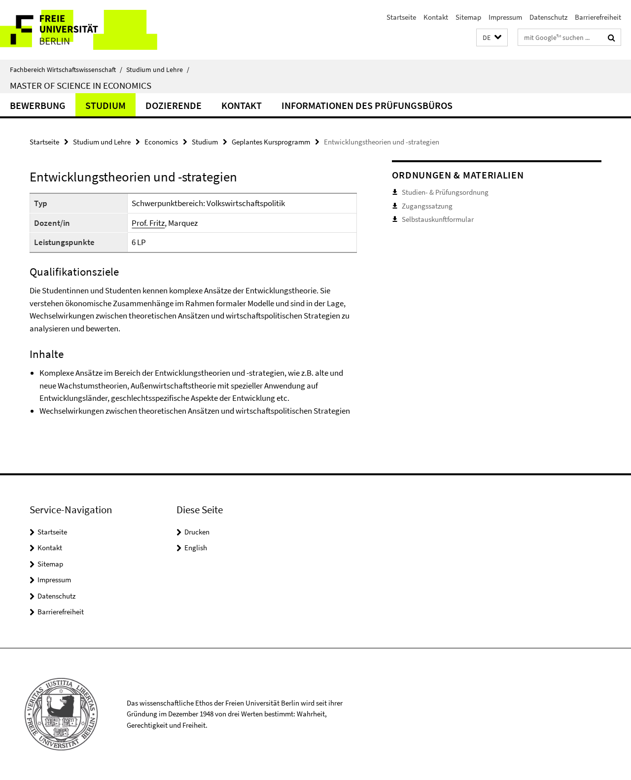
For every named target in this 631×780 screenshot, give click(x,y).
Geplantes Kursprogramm (271, 141)
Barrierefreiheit (598, 17)
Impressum (505, 17)
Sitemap (468, 17)
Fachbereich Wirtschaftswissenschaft (66, 69)
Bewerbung (38, 105)
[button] (492, 38)
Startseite (401, 17)
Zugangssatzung (427, 206)
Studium (105, 105)
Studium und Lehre (157, 69)
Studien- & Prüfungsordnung (445, 192)
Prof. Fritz (148, 222)
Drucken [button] (197, 531)
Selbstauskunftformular (438, 219)
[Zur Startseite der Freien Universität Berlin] (82, 30)
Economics (161, 141)
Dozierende (173, 105)
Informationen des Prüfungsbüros (367, 105)
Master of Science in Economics (80, 85)
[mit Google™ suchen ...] (611, 37)
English (195, 547)
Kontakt (435, 17)
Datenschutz (548, 17)
